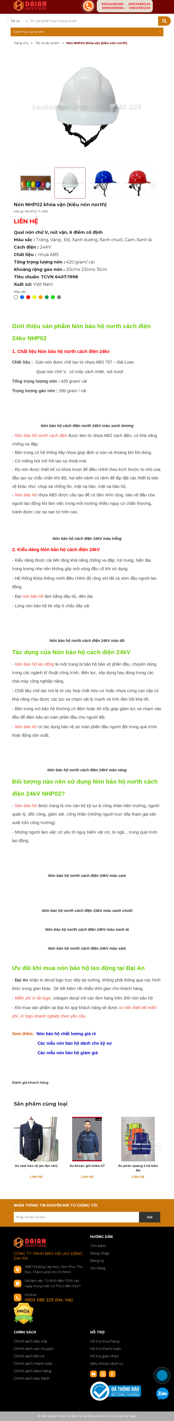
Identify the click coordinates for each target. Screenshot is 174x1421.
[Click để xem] (87, 107)
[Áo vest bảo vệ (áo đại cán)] (36, 1139)
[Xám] (59, 297)
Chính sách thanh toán (33, 1364)
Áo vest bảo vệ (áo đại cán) (36, 1166)
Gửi (149, 1217)
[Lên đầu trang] (166, 1360)
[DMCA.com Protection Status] (24, 1313)
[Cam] (40, 297)
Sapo (133, 1416)
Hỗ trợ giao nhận (104, 1356)
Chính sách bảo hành (32, 1378)
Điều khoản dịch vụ (106, 1364)
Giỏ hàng (97, 1268)
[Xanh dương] (22, 297)
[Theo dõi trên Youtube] (94, 1374)
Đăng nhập (99, 1253)
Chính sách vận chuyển (34, 1349)
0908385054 (113, 8)
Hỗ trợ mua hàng (104, 1341)
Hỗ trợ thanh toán (105, 1349)
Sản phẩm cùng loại (40, 1104)
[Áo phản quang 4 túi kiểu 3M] (138, 1139)
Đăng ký (97, 1261)
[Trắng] (16, 297)
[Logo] (30, 3)
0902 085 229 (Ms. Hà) (49, 1299)
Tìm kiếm (98, 1246)
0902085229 (139, 4)
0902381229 (139, 8)
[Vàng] (34, 297)
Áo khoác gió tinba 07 (87, 1166)
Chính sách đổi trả (29, 1356)
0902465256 (112, 4)
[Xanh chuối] (53, 297)
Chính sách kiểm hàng (33, 1371)
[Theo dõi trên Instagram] (103, 1374)
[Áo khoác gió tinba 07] (87, 1139)
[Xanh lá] (47, 297)
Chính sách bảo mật (31, 1341)
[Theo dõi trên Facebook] (112, 1374)
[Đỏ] (28, 297)
